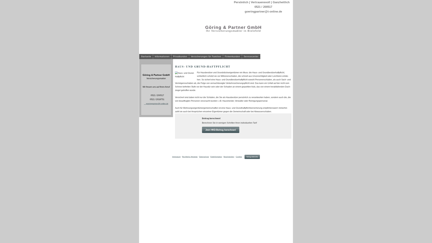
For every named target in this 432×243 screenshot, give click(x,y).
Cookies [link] (239, 157)
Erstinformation (216, 157)
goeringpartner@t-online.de (157, 104)
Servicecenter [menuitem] (251, 57)
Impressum (176, 157)
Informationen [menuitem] (162, 57)
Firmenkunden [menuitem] (232, 57)
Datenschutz (204, 157)
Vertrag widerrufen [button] (252, 157)
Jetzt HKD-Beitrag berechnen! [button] (220, 130)
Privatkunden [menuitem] (180, 57)
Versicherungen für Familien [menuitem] (206, 57)
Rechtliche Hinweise (190, 157)
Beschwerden (229, 157)
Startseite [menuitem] (146, 57)
